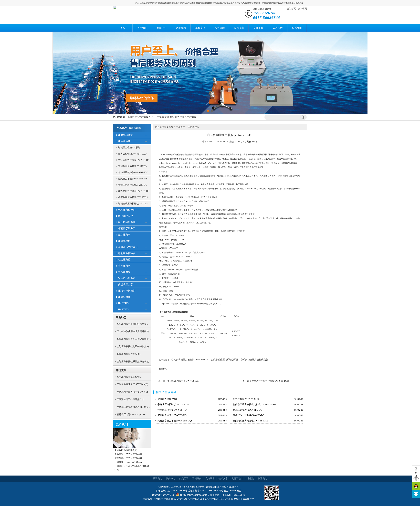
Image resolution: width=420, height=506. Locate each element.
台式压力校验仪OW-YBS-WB (132, 178)
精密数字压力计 (126, 222)
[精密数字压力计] (146, 223)
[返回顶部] (416, 494)
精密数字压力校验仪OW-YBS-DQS (133, 198)
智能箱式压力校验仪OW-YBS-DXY (133, 204)
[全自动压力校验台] (146, 247)
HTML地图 (235, 490)
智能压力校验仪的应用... (129, 354)
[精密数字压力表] (146, 229)
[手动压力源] (146, 266)
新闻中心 (162, 28)
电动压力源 (124, 259)
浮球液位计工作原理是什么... (131, 399)
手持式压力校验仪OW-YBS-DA (133, 160)
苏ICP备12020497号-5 (163, 495)
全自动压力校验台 (128, 247)
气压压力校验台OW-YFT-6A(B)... (133, 384)
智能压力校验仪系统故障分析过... (134, 361)
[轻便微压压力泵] (146, 279)
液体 (167, 117)
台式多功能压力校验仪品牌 (254, 359)
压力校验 (179, 117)
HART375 (123, 309)
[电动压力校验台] (146, 254)
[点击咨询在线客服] (416, 474)
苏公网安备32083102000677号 (195, 495)
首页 (122, 28)
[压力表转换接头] (146, 291)
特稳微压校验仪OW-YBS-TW (132, 172)
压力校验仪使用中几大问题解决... (134, 331)
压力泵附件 (124, 297)
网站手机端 (239, 495)
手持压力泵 (124, 272)
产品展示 (181, 28)
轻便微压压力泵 (126, 278)
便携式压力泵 (125, 284)
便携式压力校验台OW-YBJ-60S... (133, 407)
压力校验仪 (190, 117)
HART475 (123, 303)
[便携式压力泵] (146, 285)
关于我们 (142, 28)
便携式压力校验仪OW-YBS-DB (133, 191)
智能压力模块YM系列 (129, 147)
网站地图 (223, 490)
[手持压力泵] (146, 272)
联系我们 (297, 28)
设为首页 (291, 8)
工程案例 (200, 28)
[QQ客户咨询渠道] (416, 486)
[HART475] (146, 303)
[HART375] (146, 310)
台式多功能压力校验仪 (182, 359)
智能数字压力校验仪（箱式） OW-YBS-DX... (255, 404)
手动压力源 (124, 265)
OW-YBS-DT (202, 359)
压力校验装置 (125, 135)
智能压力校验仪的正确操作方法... (134, 346)
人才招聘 (278, 28)
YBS (151, 117)
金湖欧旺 (226, 495)
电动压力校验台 (126, 253)
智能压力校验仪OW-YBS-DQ (132, 185)
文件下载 (258, 28)
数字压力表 (124, 234)
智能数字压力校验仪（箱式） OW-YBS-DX (133, 167)
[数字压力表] (146, 235)
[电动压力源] (146, 260)
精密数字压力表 (126, 228)
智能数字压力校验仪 (138, 117)
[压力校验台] (146, 241)
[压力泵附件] (146, 297)
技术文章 (239, 28)
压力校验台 (124, 241)
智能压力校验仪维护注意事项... (132, 324)
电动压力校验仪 (126, 209)
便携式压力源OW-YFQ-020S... (132, 414)
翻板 (172, 117)
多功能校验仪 (125, 216)
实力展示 (220, 28)
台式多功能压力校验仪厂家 (225, 359)
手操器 (160, 117)
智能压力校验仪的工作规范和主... (134, 339)
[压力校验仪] (146, 142)
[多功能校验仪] (146, 216)
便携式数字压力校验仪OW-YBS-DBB (270, 381)
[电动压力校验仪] (146, 210)
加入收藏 (302, 8)
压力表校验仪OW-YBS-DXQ (132, 154)
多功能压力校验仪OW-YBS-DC (183, 381)
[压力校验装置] (146, 135)
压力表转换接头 (126, 290)
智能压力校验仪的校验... (129, 377)
